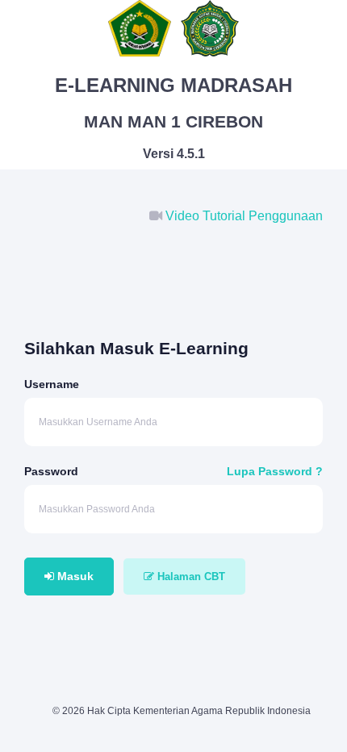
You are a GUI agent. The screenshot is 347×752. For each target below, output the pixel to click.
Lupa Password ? (275, 471)
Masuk (74, 576)
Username (51, 384)
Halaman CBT (189, 576)
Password (51, 471)
